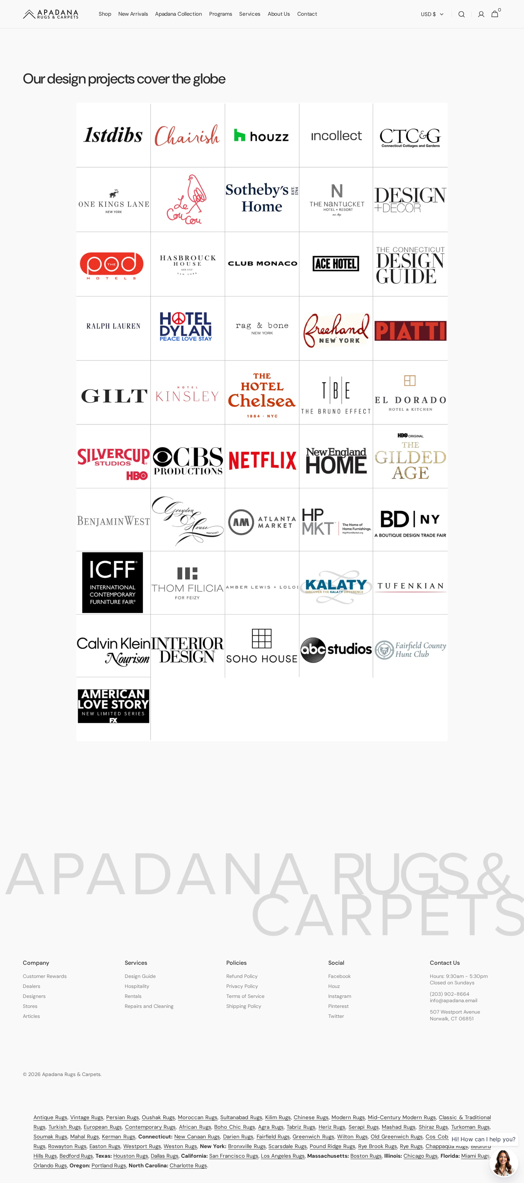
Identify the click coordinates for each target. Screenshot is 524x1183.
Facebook (339, 976)
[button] (461, 14)
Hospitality (137, 986)
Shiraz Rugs (433, 1127)
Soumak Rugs (50, 1136)
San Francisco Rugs (233, 1155)
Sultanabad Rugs (241, 1117)
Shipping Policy (243, 1006)
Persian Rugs (122, 1117)
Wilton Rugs (352, 1136)
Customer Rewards (45, 976)
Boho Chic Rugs (234, 1127)
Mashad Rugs (399, 1127)
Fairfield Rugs (273, 1136)
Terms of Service (245, 996)
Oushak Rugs (158, 1117)
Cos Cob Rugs (444, 1136)
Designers (34, 996)
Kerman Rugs (118, 1136)
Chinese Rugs (311, 1117)
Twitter (336, 1016)
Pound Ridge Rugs (332, 1146)
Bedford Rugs (76, 1155)
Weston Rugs (180, 1146)
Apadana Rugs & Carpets (71, 1074)
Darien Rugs (238, 1136)
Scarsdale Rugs (287, 1146)
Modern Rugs (348, 1117)
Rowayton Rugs (67, 1146)
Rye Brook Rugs (377, 1146)
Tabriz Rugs (301, 1127)
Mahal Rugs (84, 1136)
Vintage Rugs (86, 1117)
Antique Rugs (50, 1117)
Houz (334, 986)
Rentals (133, 996)
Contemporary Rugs (150, 1127)
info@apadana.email (453, 1000)
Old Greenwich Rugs (397, 1136)
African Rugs (195, 1127)
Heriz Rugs (332, 1127)
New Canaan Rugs (197, 1136)
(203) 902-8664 (449, 994)
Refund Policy (242, 976)
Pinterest (338, 1006)
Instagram (339, 996)
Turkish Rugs (64, 1127)
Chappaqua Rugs (447, 1146)
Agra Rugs (271, 1127)
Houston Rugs (130, 1155)
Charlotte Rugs (188, 1165)
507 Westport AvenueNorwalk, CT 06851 (455, 1015)
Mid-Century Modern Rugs (402, 1117)
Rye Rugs (411, 1146)
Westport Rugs (142, 1146)
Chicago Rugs (421, 1155)
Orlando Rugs (50, 1165)
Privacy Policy (242, 986)
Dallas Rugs (165, 1155)
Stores (30, 1006)
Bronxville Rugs (247, 1146)
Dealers (31, 986)
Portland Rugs (109, 1165)
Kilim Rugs (278, 1117)
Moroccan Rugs (197, 1117)
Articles (31, 1016)
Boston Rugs (366, 1155)
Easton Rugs (104, 1146)
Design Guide (140, 976)
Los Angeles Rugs (283, 1155)
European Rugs (103, 1127)
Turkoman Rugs (470, 1127)
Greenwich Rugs (313, 1136)
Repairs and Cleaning (149, 1006)
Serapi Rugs (364, 1127)
